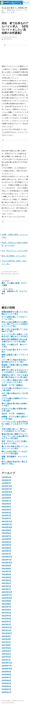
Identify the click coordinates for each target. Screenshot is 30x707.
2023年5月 (6, 577)
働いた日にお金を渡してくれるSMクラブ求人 (15, 330)
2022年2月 (6, 621)
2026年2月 (6, 480)
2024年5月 (6, 542)
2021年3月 (6, 654)
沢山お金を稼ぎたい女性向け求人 (10, 700)
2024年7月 (6, 536)
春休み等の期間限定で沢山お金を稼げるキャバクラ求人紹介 (14, 340)
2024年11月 (7, 524)
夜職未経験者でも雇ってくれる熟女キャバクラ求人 (15, 313)
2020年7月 (6, 677)
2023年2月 (6, 586)
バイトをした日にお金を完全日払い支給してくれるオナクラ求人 (15, 424)
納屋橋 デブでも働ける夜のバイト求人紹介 (15, 417)
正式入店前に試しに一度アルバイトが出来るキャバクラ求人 (15, 430)
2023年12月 (7, 557)
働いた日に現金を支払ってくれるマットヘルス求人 (15, 447)
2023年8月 (6, 568)
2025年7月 (6, 501)
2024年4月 (6, 545)
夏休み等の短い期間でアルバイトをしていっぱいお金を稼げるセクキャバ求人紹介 (15, 436)
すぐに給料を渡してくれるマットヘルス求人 (15, 318)
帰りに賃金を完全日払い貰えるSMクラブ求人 (15, 463)
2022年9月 (6, 601)
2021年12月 (7, 627)
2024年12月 (7, 521)
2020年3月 (6, 689)
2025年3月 (6, 513)
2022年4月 (6, 616)
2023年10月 (7, 563)
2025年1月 (6, 518)
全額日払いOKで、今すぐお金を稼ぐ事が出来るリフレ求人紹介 (15, 376)
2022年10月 (7, 598)
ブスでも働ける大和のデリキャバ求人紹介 (15, 389)
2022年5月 (6, 613)
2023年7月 (6, 571)
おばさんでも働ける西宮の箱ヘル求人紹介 (15, 409)
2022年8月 (6, 604)
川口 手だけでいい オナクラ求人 (15, 250)
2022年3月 (6, 618)
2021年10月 (7, 633)
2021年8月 (6, 639)
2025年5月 (6, 507)
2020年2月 (6, 692)
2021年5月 (6, 648)
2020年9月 (6, 672)
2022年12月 (7, 592)
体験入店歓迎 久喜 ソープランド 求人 (15, 356)
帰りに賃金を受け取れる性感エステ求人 (15, 404)
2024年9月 (6, 530)
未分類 (17, 274)
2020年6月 (6, 680)
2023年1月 (6, 589)
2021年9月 (6, 636)
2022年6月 (6, 610)
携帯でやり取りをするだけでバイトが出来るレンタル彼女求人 (15, 371)
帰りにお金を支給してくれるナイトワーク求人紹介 (15, 452)
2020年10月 (7, 669)
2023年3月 (6, 583)
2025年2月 (6, 515)
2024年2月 (6, 551)
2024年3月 (6, 548)
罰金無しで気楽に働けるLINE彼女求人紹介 (15, 366)
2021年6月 (6, 645)
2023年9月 (6, 565)
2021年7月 (6, 642)
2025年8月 (6, 498)
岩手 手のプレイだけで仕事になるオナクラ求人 (15, 442)
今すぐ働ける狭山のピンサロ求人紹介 (15, 394)
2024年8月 (6, 533)
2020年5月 (6, 683)
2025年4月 (6, 510)
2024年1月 (6, 554)
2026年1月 (6, 483)
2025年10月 (7, 492)
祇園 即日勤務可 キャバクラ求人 (14, 457)
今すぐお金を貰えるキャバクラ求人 (15, 350)
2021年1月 (6, 660)
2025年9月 (6, 495)
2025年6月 (6, 504)
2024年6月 (6, 539)
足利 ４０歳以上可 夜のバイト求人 (14, 345)
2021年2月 (6, 657)
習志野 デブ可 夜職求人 (13, 385)
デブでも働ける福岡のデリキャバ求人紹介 (15, 399)
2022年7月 (6, 607)
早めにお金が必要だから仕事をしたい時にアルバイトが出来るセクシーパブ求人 (15, 324)
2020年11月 (7, 666)
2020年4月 (6, 686)
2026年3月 (6, 477)
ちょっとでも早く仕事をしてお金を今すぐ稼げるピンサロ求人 (15, 335)
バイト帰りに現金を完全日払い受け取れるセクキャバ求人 (15, 361)
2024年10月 (7, 527)
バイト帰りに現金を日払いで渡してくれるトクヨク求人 (15, 381)
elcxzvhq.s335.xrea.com (10, 37)
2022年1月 (6, 624)
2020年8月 (6, 674)
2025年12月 (7, 486)
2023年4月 (6, 580)
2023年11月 (7, 560)
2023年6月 (6, 574)
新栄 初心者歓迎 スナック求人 (14, 256)
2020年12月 (7, 663)
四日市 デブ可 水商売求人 (13, 414)
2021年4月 (6, 651)
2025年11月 (7, 489)
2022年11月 (7, 595)
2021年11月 (6, 630)
